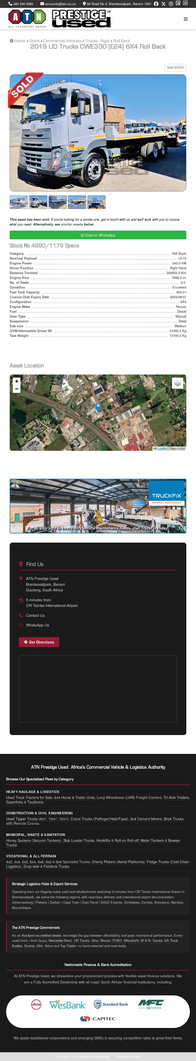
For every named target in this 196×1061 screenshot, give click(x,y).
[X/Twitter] (163, 4)
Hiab (113, 818)
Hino (95, 940)
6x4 (33, 861)
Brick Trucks (173, 818)
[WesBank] (67, 1004)
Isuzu (43, 940)
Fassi (122, 818)
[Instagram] (171, 4)
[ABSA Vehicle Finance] (36, 1004)
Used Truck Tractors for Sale (29, 797)
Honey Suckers (18, 840)
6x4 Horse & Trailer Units (74, 797)
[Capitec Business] (98, 1019)
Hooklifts (103, 840)
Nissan (105, 940)
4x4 (17, 861)
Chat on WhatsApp (99, 234)
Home (20, 40)
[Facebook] (156, 4)
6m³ (43, 818)
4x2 (9, 861)
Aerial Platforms (130, 861)
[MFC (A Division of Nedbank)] (151, 1004)
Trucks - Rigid (97, 40)
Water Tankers (152, 840)
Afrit (39, 945)
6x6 (41, 861)
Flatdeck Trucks (56, 866)
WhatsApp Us (37, 624)
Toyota (157, 940)
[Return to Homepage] (59, 18)
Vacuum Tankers (46, 840)
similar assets (72, 224)
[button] (98, 407)
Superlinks (14, 801)
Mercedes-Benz (60, 940)
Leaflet (162, 448)
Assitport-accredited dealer (41, 935)
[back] (12, 40)
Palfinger (102, 818)
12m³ (63, 818)
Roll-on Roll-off (126, 840)
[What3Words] (185, 4)
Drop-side (31, 866)
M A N (145, 940)
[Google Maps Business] (178, 4)
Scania (29, 945)
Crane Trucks (81, 818)
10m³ (52, 818)
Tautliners (35, 801)
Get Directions (41, 642)
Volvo (49, 945)
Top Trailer (68, 945)
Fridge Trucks (158, 861)
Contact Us (35, 615)
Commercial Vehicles (62, 40)
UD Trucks (82, 940)
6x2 (25, 861)
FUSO (117, 940)
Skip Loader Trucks (78, 840)
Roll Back (121, 40)
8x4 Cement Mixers (146, 818)
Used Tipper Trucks (22, 818)
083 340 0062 (22, 4)
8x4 (59, 861)
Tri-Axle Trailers (176, 797)
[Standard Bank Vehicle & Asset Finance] (111, 1004)
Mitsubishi (131, 940)
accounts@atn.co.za (60, 4)
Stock (34, 40)
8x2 (49, 861)
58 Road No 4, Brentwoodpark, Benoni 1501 (118, 4)
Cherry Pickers (104, 861)
